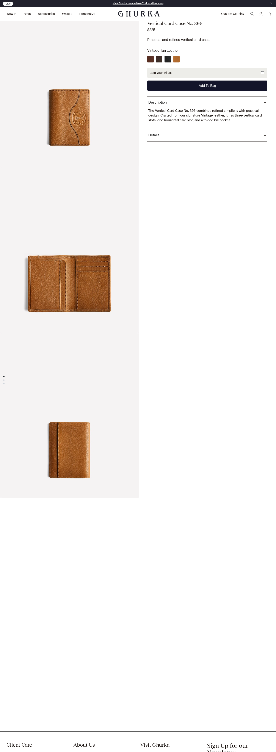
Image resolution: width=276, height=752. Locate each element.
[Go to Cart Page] (269, 13)
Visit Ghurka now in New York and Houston (138, 3)
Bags (27, 14)
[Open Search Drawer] (252, 13)
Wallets (67, 14)
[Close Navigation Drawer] (271, 3)
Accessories (46, 14)
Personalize (87, 14)
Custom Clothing (232, 14)
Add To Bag (207, 86)
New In (11, 14)
